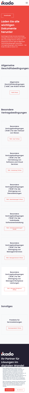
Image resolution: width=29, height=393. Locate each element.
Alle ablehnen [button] (20, 389)
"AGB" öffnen (14, 92)
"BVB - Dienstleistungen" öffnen (14, 199)
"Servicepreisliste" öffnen (14, 328)
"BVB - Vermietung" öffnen (14, 170)
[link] (7, 3)
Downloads (7, 15)
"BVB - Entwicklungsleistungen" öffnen (14, 228)
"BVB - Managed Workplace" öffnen (14, 289)
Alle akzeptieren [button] (9, 389)
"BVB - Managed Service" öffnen (14, 257)
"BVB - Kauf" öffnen (14, 139)
